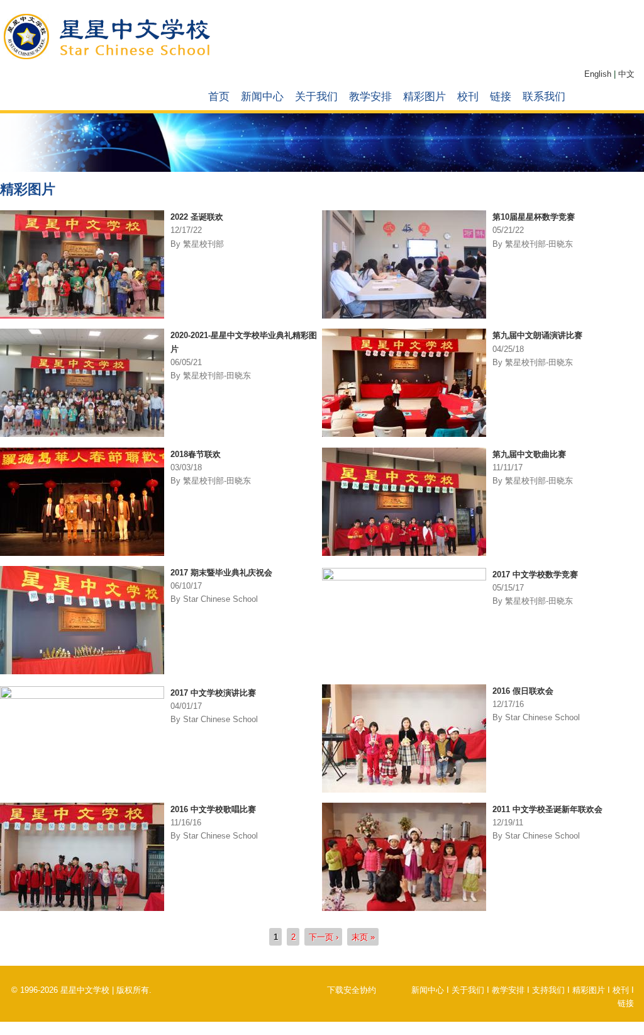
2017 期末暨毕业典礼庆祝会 (221, 572)
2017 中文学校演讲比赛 (213, 693)
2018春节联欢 (195, 454)
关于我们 (316, 97)
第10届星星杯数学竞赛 (533, 217)
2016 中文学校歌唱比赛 (213, 809)
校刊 (468, 97)
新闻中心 (262, 97)
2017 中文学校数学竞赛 (535, 574)
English (597, 74)
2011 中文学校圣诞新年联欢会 (547, 809)
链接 (500, 97)
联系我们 (544, 97)
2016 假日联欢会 (522, 691)
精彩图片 (424, 97)
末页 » (363, 937)
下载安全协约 (351, 990)
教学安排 (370, 97)
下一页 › (323, 937)
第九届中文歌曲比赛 (529, 454)
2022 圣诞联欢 (196, 217)
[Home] (109, 57)
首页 (219, 97)
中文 (626, 74)
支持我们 (548, 990)
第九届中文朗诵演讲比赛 (537, 335)
